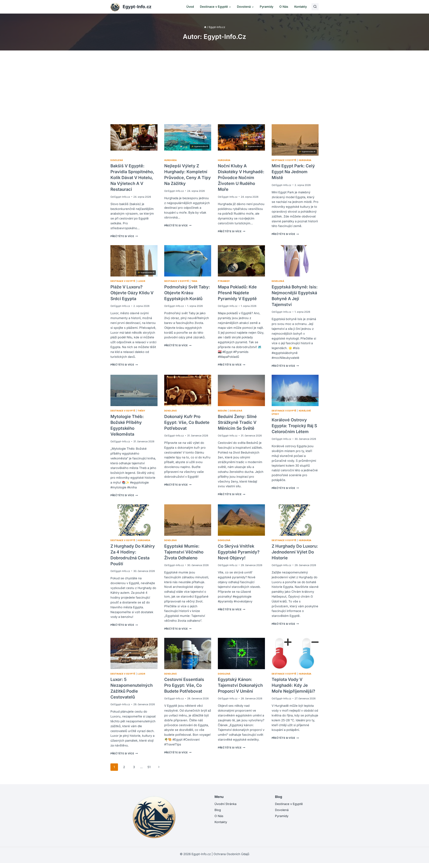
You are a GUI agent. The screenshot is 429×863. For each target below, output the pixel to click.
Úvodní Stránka (225, 804)
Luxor (141, 281)
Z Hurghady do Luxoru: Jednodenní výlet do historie (295, 552)
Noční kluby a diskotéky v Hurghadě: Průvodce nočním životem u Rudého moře (241, 177)
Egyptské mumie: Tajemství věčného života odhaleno (183, 552)
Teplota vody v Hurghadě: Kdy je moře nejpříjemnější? (293, 685)
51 (148, 767)
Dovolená (116, 160)
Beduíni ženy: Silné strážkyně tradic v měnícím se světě (237, 422)
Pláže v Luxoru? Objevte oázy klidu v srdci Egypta (132, 292)
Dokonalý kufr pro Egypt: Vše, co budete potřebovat (186, 422)
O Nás (283, 6)
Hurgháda (170, 160)
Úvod (190, 6)
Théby (141, 410)
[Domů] (205, 27)
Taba (194, 281)
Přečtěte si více (124, 236)
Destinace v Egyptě (284, 160)
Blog (217, 810)
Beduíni (222, 410)
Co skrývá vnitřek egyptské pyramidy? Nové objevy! (239, 552)
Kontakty (300, 6)
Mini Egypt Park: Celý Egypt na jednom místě (293, 171)
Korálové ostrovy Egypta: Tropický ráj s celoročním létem (294, 425)
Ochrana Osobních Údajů (231, 854)
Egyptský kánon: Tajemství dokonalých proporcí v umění (240, 685)
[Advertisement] (214, 87)
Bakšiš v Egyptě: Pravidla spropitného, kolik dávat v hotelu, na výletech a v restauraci (132, 177)
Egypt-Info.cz (122, 196)
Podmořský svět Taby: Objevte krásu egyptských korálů (187, 292)
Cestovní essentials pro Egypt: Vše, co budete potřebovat (184, 685)
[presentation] (134, 140)
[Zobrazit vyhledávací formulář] (315, 6)
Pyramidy (266, 6)
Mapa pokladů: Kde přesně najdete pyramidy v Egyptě (237, 292)
